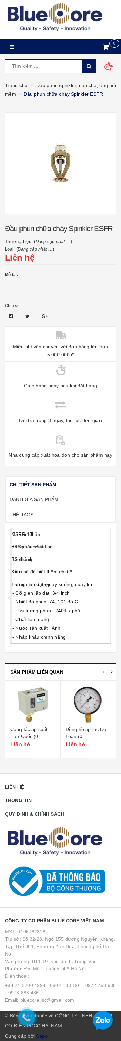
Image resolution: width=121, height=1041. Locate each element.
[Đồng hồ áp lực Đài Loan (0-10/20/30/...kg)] (32, 704)
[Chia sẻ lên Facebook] (11, 316)
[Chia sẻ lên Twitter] (28, 316)
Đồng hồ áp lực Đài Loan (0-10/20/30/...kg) (31, 736)
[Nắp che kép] (88, 704)
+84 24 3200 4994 (25, 985)
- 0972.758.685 (99, 985)
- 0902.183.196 (64, 985)
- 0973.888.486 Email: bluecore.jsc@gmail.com (39, 996)
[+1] (44, 316)
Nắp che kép (79, 729)
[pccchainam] (55, 17)
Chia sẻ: (13, 305)
